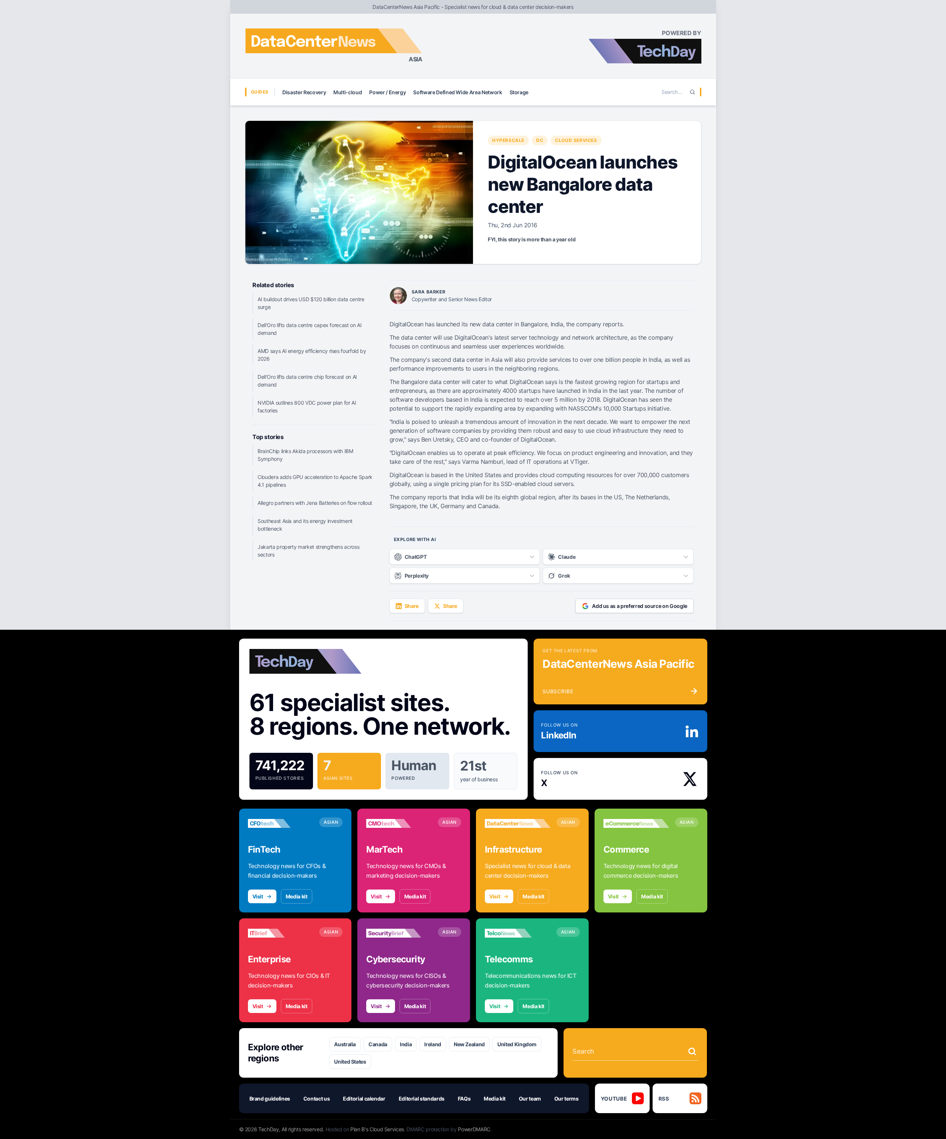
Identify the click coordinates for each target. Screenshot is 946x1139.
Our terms (566, 1098)
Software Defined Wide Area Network (457, 92)
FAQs (464, 1098)
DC (539, 140)
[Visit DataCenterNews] (518, 823)
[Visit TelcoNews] (518, 933)
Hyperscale (508, 140)
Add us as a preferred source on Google (639, 606)
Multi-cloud (347, 92)
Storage (519, 92)
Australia (345, 1044)
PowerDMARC (474, 1129)
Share (412, 606)
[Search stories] (692, 1051)
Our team (530, 1098)
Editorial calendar (364, 1098)
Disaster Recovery (304, 92)
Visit (257, 896)
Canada (377, 1044)
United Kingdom (517, 1044)
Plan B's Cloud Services (377, 1129)
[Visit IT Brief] (281, 933)
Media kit (296, 896)
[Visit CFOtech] (281, 823)
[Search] (692, 92)
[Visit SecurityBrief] (399, 933)
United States (350, 1061)
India (406, 1044)
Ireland (432, 1044)
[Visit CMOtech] (399, 823)
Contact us (316, 1098)
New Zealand (469, 1044)
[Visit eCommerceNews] (636, 823)
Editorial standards (422, 1098)
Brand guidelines (269, 1098)
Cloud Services (576, 140)
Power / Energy (387, 92)
